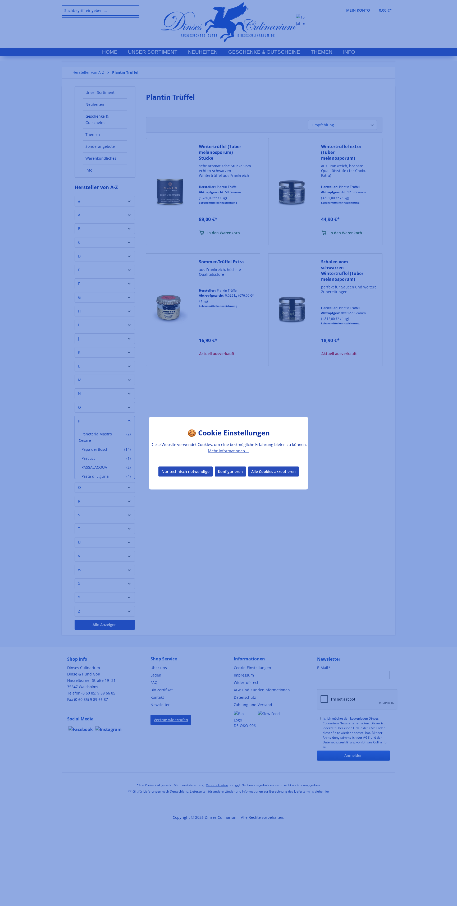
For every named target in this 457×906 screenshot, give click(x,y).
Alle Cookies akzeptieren (273, 471)
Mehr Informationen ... (228, 450)
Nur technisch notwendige (185, 471)
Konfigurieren (230, 471)
